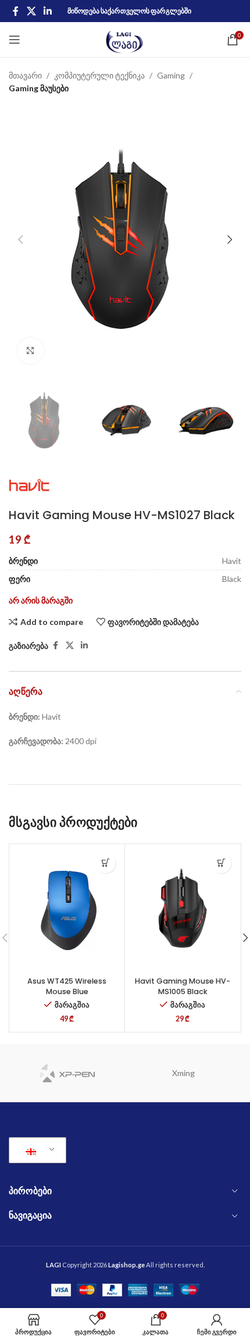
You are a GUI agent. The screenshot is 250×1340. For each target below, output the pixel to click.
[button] (20, 239)
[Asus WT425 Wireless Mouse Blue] (67, 909)
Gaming (171, 75)
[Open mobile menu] (14, 39)
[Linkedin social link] (47, 11)
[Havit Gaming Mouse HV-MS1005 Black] (182, 909)
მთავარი (25, 75)
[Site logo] (125, 39)
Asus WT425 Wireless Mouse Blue (66, 986)
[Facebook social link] (16, 11)
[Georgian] (35, 1150)
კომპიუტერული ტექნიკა (99, 75)
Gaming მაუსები (39, 88)
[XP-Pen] (67, 1073)
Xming (183, 1073)
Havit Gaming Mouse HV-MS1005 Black (182, 986)
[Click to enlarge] (30, 351)
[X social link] (31, 11)
